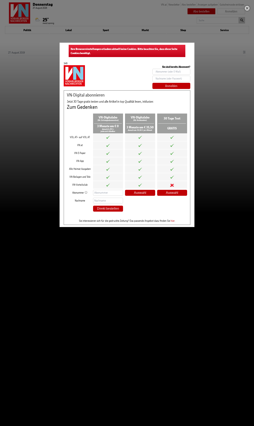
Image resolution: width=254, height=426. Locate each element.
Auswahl (140, 192)
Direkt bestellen (108, 208)
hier (173, 221)
